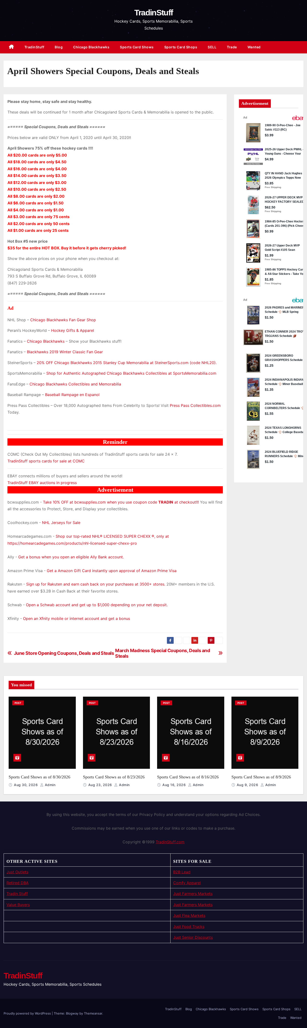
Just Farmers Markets (193, 893)
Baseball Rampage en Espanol (72, 394)
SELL (212, 47)
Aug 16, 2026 (174, 785)
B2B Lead (181, 872)
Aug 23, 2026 (100, 785)
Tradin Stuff (17, 893)
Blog (59, 47)
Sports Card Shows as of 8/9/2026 (261, 777)
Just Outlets (17, 872)
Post (18, 702)
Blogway (72, 1013)
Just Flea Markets (189, 915)
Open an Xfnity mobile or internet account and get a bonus (76, 618)
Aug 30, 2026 (26, 785)
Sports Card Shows (137, 47)
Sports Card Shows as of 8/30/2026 (39, 777)
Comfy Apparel (187, 882)
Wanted (254, 47)
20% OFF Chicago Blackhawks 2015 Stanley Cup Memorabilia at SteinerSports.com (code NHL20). (127, 362)
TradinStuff (153, 12)
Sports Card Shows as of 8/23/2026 (114, 777)
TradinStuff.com (170, 841)
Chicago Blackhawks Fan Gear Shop (63, 319)
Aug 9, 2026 (248, 785)
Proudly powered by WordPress (28, 1013)
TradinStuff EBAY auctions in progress (42, 482)
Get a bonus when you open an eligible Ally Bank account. (71, 557)
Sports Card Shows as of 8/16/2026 (188, 777)
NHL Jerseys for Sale (61, 522)
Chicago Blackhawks (91, 47)
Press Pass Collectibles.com (195, 405)
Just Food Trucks (188, 926)
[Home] (11, 47)
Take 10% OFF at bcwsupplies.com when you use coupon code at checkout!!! (121, 502)
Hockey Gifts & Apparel (72, 330)
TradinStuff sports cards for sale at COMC (46, 461)
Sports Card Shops (180, 47)
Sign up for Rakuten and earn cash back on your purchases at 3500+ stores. (95, 584)
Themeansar (93, 1013)
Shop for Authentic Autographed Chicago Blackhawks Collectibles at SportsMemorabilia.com (131, 373)
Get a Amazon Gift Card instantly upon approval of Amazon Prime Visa (112, 570)
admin (49, 785)
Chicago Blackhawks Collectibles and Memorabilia (75, 384)
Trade (232, 47)
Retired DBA (17, 882)
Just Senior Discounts (193, 937)
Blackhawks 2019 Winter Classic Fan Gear (65, 351)
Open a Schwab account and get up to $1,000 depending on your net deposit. (97, 604)
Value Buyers (18, 904)
